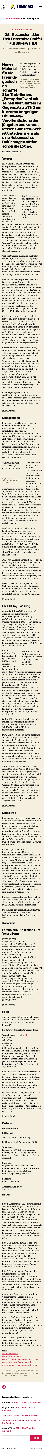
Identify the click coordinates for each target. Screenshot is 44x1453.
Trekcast (12, 1449)
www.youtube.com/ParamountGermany (20, 1365)
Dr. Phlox (21, 1371)
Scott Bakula (10, 1375)
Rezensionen (26, 29)
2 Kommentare (23, 52)
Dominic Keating (11, 1371)
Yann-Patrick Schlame (17, 49)
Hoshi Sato (29, 1371)
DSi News (16, 29)
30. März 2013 (36, 49)
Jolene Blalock (19, 1373)
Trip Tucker (24, 1375)
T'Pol (17, 1375)
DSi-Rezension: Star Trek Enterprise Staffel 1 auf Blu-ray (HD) (22, 39)
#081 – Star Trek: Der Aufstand (27, 1402)
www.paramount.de (11, 1356)
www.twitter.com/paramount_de (17, 1362)
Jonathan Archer (31, 1373)
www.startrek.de (10, 1354)
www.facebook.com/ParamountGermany (21, 1359)
